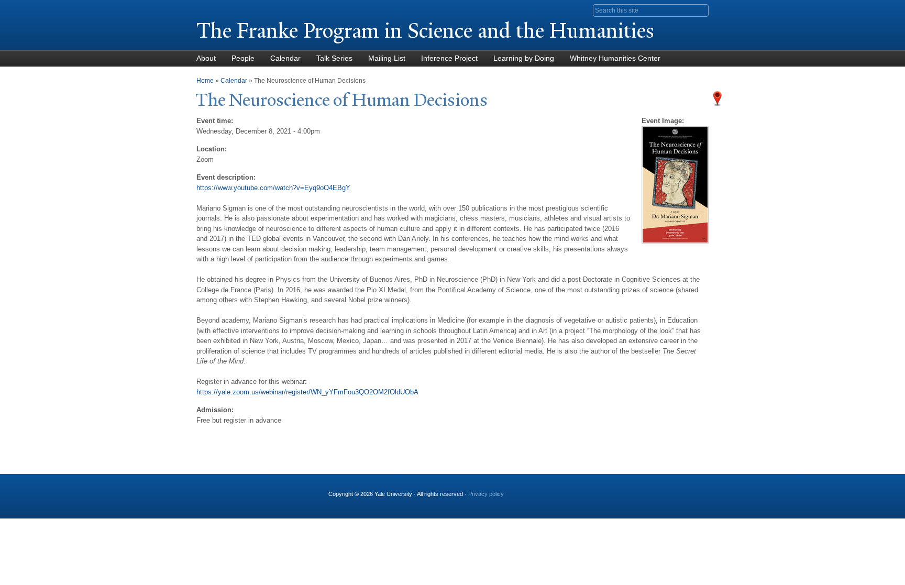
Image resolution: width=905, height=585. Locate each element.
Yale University (225, 9)
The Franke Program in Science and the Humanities (425, 30)
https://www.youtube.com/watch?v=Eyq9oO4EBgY (273, 188)
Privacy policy (486, 494)
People (243, 58)
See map (717, 98)
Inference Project (449, 58)
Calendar (285, 58)
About (206, 58)
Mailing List (386, 58)
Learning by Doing (523, 58)
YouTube (598, 489)
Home (205, 80)
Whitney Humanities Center (615, 58)
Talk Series (334, 58)
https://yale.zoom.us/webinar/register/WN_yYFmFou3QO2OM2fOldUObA (307, 392)
